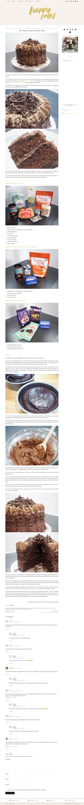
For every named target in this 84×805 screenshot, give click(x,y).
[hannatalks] (42, 13)
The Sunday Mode (13, 746)
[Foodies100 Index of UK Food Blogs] (67, 108)
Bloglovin (70, 800)
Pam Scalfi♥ (13, 697)
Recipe (37, 28)
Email (7, 779)
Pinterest (51, 800)
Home (8, 1)
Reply (8, 629)
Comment (8, 759)
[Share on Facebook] (9, 605)
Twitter (14, 800)
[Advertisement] (70, 83)
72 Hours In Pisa (10, 611)
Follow (70, 56)
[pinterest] (71, 1)
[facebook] (70, 30)
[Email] (75, 1)
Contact (38, 1)
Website (7, 784)
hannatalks (12, 803)
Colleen (11, 667)
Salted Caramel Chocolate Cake (17, 82)
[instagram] (68, 1)
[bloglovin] (73, 1)
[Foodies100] (67, 109)
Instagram (33, 800)
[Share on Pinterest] (13, 605)
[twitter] (66, 1)
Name (7, 773)
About (13, 1)
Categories (20, 1)
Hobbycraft (27, 81)
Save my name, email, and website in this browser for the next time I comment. (26, 790)
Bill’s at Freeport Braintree (50, 611)
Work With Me (29, 1)
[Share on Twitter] (11, 605)
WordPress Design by (72, 803)
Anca (10, 620)
